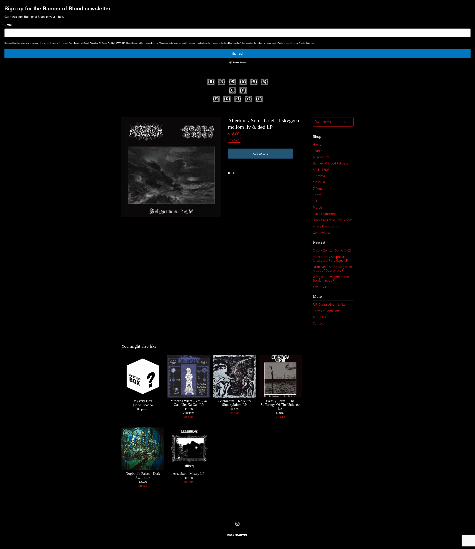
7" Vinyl (318, 189)
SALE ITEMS (321, 170)
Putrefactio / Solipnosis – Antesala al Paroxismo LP (330, 258)
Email (8, 24)
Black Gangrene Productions (333, 220)
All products (321, 157)
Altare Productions (326, 226)
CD (315, 201)
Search (317, 151)
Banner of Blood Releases (331, 163)
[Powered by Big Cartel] (237, 535)
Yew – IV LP (321, 287)
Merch (317, 207)
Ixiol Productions (324, 214)
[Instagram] (237, 524)
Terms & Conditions (326, 311)
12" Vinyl (319, 176)
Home (317, 144)
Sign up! (237, 53)
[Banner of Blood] (237, 90)
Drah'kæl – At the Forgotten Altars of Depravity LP (332, 268)
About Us (319, 317)
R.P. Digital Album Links (329, 304)
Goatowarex (321, 233)
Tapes (317, 195)
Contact (318, 323)
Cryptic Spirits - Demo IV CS (332, 250)
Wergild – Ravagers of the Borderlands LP (331, 278)
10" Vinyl (319, 182)
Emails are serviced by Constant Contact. (296, 42)
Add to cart (260, 154)
